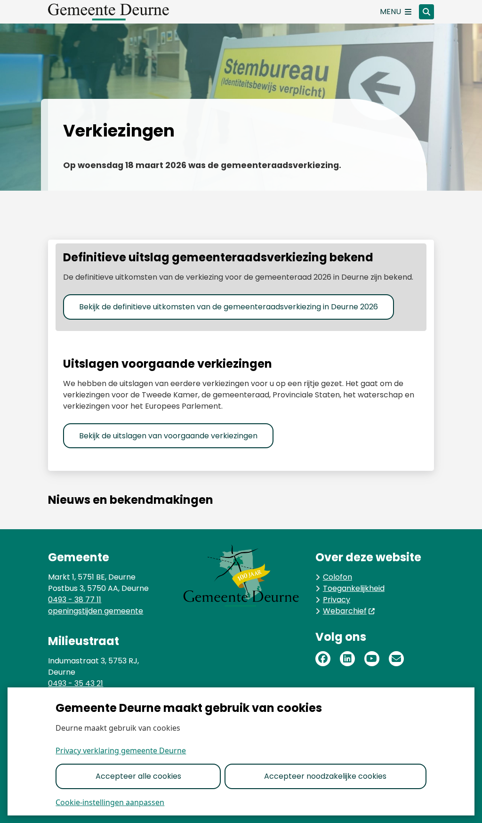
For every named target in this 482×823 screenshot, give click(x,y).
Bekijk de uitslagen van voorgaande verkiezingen (168, 435)
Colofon (337, 577)
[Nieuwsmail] (396, 658)
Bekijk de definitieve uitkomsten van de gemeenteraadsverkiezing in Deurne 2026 (228, 306)
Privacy (336, 599)
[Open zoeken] (426, 11)
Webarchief (345, 610)
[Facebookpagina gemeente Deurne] (322, 658)
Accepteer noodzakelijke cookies (325, 776)
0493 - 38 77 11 (74, 599)
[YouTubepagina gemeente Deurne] (371, 658)
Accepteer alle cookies (138, 776)
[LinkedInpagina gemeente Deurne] (347, 658)
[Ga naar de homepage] (118, 12)
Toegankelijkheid (354, 588)
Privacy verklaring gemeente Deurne (121, 750)
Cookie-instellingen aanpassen (110, 802)
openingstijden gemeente (95, 610)
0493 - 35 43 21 (75, 683)
